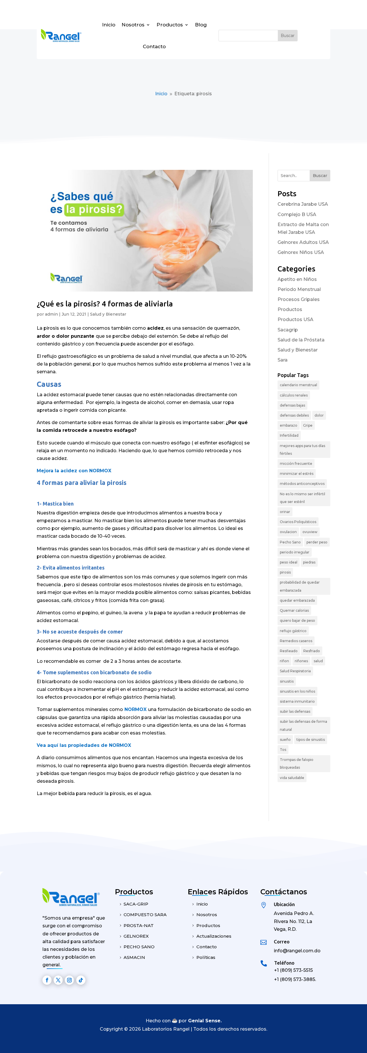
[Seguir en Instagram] (69, 980)
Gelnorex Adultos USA (303, 242)
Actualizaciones (213, 936)
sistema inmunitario (297, 701)
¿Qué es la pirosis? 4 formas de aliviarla (105, 304)
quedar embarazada (297, 600)
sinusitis (287, 681)
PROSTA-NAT (139, 925)
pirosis (285, 572)
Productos (170, 25)
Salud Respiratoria (295, 671)
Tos (283, 749)
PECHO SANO (139, 946)
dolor (319, 415)
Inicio (108, 25)
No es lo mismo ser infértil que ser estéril (302, 498)
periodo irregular (294, 552)
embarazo (288, 425)
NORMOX (136, 709)
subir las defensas (295, 711)
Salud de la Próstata (301, 340)
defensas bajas (292, 405)
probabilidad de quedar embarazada (300, 586)
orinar (285, 512)
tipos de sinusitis (310, 739)
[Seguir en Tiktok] (80, 980)
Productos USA (295, 319)
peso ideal (288, 562)
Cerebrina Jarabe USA (303, 204)
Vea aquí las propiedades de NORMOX (84, 745)
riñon (284, 661)
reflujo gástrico (293, 631)
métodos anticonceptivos (302, 483)
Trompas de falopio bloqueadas (296, 763)
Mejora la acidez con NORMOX (74, 470)
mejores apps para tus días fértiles (302, 450)
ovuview (309, 532)
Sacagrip (288, 330)
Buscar (320, 175)
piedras (309, 562)
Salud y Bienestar (108, 314)
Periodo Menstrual (299, 289)
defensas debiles (294, 415)
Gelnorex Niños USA (301, 252)
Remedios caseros (296, 641)
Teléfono (284, 962)
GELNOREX (136, 936)
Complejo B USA (297, 214)
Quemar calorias (294, 610)
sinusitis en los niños (297, 691)
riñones (301, 661)
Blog (201, 25)
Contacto (154, 46)
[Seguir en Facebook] (47, 980)
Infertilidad (289, 435)
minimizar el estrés (296, 473)
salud (318, 661)
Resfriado (311, 651)
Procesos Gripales (299, 299)
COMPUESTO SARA (145, 914)
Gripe (308, 425)
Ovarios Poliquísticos (298, 522)
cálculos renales (294, 395)
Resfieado (289, 651)
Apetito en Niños (297, 279)
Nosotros (133, 25)
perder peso (317, 542)
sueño (285, 739)
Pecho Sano (290, 542)
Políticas (205, 957)
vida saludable (292, 778)
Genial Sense (204, 1020)
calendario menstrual (298, 385)
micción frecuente (296, 463)
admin (51, 314)
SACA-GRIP (136, 904)
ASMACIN (134, 957)
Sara (283, 360)
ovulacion (288, 532)
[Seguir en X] (58, 980)
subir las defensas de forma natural (303, 725)
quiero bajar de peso (297, 620)
